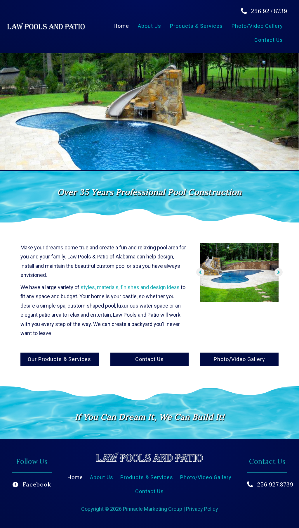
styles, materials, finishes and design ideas (130, 287)
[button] (200, 272)
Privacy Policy (202, 509)
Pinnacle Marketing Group (153, 509)
